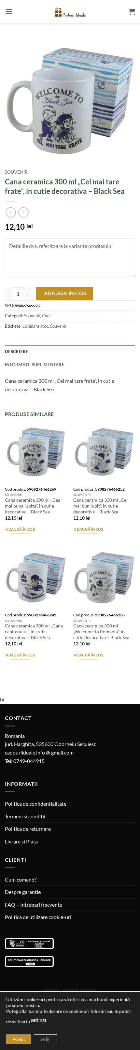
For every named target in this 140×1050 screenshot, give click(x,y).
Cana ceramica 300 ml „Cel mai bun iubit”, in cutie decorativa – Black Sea (100, 505)
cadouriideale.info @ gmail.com (39, 752)
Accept (19, 1039)
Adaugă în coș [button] (20, 529)
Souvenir (16, 172)
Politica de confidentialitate (35, 803)
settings (39, 1020)
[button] (9, 11)
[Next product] (11, 212)
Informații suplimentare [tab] (34, 364)
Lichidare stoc (35, 326)
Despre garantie (23, 892)
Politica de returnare (28, 829)
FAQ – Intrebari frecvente (33, 904)
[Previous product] (23, 212)
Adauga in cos (65, 293)
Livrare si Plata (21, 841)
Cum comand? (20, 879)
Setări (45, 1039)
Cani (46, 315)
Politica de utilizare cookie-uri (38, 917)
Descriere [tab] (16, 351)
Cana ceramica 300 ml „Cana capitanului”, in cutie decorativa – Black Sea (34, 631)
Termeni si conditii (25, 816)
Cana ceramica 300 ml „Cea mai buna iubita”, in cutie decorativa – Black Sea (32, 505)
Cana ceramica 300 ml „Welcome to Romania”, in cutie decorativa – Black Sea (101, 631)
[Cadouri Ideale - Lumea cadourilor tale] (70, 12)
